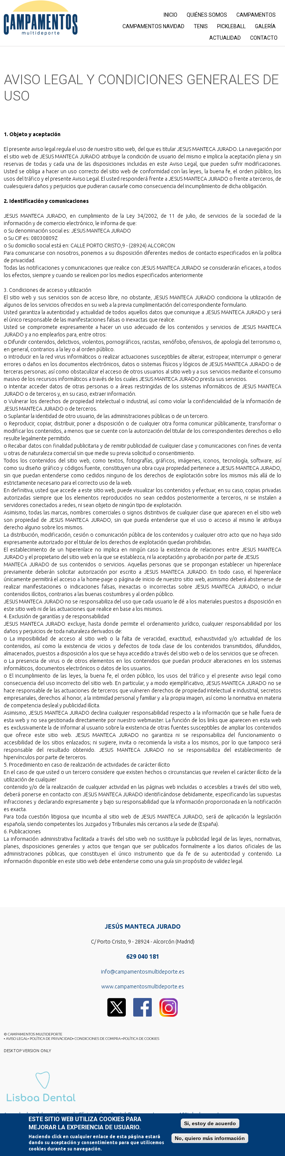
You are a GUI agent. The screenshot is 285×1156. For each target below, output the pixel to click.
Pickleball (231, 26)
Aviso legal (16, 1039)
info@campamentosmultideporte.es (142, 972)
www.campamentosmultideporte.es (142, 986)
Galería (265, 26)
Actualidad (225, 38)
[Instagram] (168, 1001)
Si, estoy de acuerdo (210, 1123)
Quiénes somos (207, 15)
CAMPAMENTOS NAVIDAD (153, 26)
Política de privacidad (51, 1039)
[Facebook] (142, 1001)
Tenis (201, 26)
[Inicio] (41, 17)
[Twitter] (117, 1001)
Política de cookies (141, 1039)
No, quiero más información (210, 1138)
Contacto (264, 38)
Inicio (170, 15)
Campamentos (256, 15)
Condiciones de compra (98, 1039)
